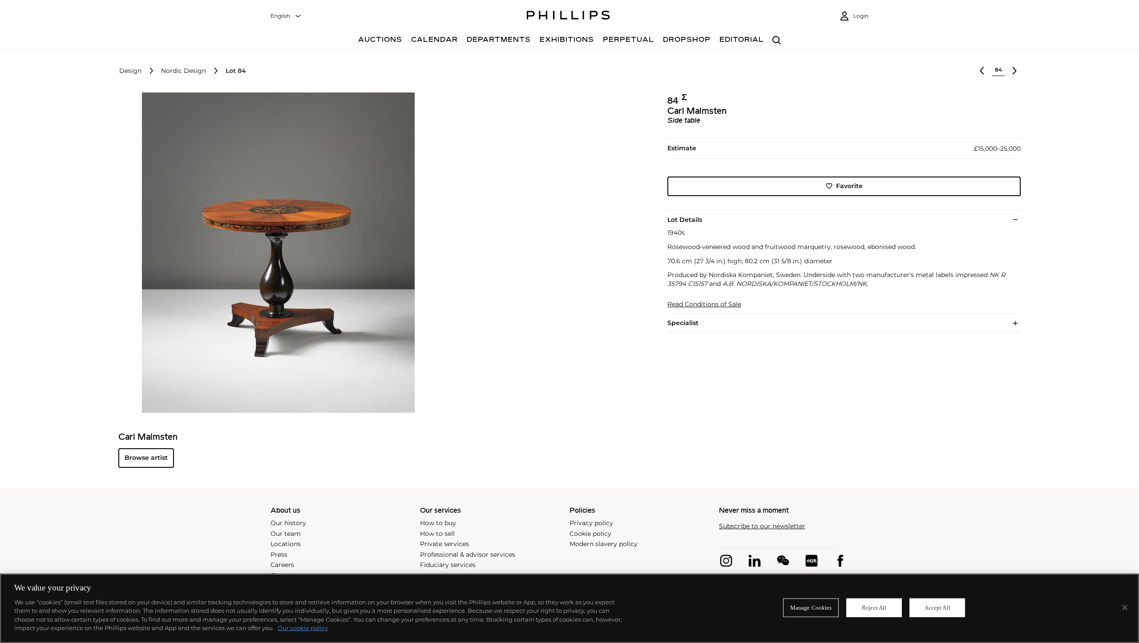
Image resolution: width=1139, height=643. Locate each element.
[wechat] (783, 561)
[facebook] (840, 561)
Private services (444, 544)
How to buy (438, 523)
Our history (288, 523)
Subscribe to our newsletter (762, 526)
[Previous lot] (982, 70)
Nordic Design (183, 71)
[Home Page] (568, 16)
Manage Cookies (811, 607)
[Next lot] (1014, 70)
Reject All (874, 607)
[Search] (776, 40)
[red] (811, 561)
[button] (276, 252)
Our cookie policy (303, 627)
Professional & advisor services (467, 555)
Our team (286, 534)
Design (130, 71)
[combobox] (286, 16)
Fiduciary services (448, 565)
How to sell (437, 534)
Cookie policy (590, 534)
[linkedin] (754, 561)
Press (279, 555)
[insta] (726, 561)
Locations (286, 544)
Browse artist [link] (146, 458)
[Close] (1125, 607)
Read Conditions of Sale (704, 304)
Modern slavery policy (604, 544)
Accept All (937, 607)
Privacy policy (591, 523)
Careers (282, 565)
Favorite (849, 186)
